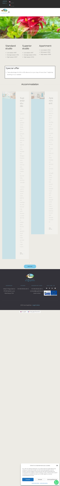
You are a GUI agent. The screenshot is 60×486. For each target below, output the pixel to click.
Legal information (35, 483)
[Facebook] (55, 288)
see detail (21, 229)
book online (37, 293)
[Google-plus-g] (52, 288)
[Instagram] (49, 288)
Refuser (40, 479)
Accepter (28, 479)
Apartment (22, 101)
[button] (57, 465)
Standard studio (51, 103)
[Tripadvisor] (46, 288)
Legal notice (36, 305)
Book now (30, 266)
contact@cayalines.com (37, 291)
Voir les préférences (52, 479)
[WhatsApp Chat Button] (56, 482)
